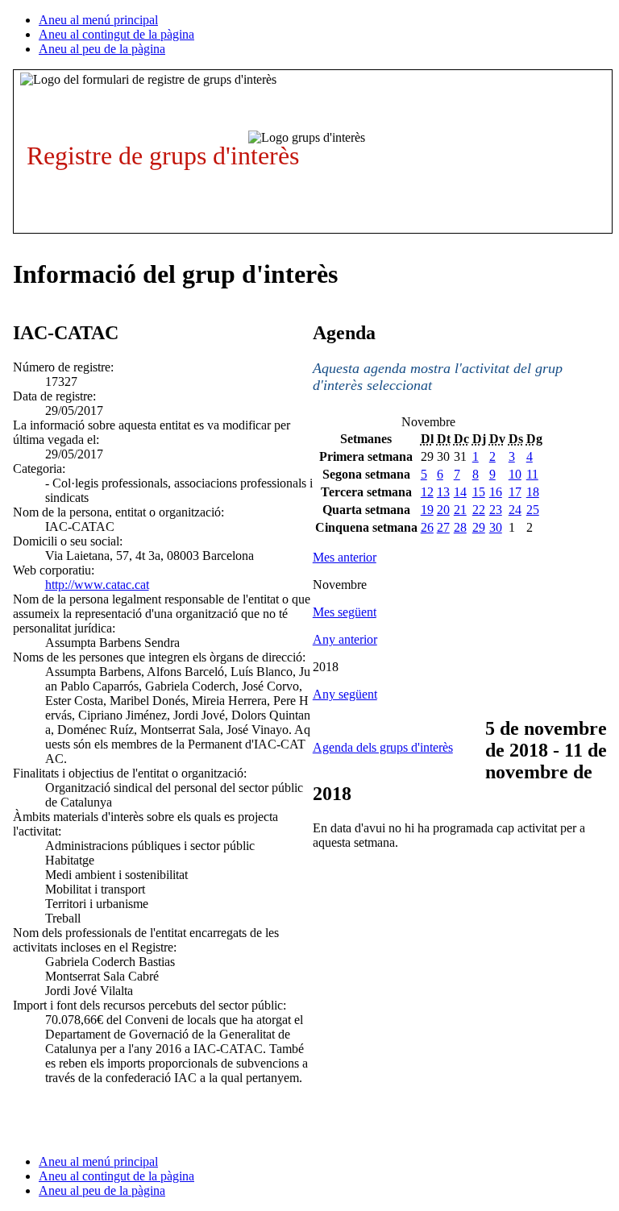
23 (495, 509)
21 (460, 509)
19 (427, 509)
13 (443, 492)
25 (532, 509)
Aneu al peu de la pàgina (102, 49)
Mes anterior (344, 557)
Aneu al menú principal (98, 20)
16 (495, 492)
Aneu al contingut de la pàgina (116, 34)
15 (478, 492)
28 (460, 527)
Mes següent (344, 612)
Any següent (345, 694)
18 (532, 492)
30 (495, 527)
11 (532, 474)
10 (515, 474)
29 (478, 527)
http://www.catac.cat (97, 584)
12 (427, 492)
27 (443, 527)
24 (515, 509)
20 (443, 509)
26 (427, 527)
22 (478, 509)
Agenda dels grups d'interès (383, 747)
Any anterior (345, 639)
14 (460, 492)
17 (515, 492)
